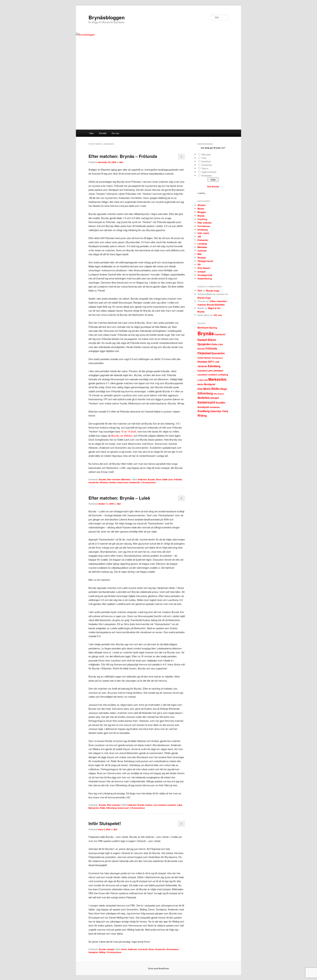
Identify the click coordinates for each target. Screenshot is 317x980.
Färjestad (204, 353)
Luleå (179, 804)
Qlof (121, 162)
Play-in (205, 168)
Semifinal (206, 161)
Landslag (202, 243)
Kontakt (102, 133)
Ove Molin (204, 389)
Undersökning (204, 278)
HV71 (211, 362)
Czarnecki (143, 949)
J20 (199, 236)
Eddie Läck (167, 479)
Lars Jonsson (159, 804)
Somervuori (122, 482)
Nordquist (209, 384)
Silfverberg (111, 807)
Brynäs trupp (212, 290)
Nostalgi (201, 257)
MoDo (200, 384)
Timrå (225, 411)
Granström (93, 482)
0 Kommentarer (181, 157)
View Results (213, 186)
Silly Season (203, 267)
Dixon (158, 479)
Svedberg (203, 411)
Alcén (124, 949)
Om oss (115, 133)
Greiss (200, 357)
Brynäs (102, 479)
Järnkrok (202, 366)
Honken (112, 482)
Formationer (203, 226)
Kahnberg (214, 366)
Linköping (223, 374)
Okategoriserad (205, 261)
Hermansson (172, 949)
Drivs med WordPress (158, 968)
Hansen (207, 357)
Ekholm (201, 348)
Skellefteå (203, 398)
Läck (206, 380)
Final (204, 158)
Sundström (134, 482)
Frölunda (178, 479)
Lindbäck (212, 374)
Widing (102, 952)
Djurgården (204, 344)
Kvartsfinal (207, 164)
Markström (93, 807)
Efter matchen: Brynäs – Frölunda (122, 156)
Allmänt (201, 205)
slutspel (110, 949)
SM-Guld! (206, 154)
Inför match (203, 233)
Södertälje (215, 411)
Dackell (202, 340)
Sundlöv (220, 402)
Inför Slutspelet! (104, 823)
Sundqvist (93, 952)
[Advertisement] (158, 105)
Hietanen (104, 482)
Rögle (223, 388)
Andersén (142, 479)
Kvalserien (207, 175)
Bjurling (213, 327)
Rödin (102, 807)
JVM (217, 362)
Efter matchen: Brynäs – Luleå (119, 498)
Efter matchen (113, 479)
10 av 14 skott (128, 431)
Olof (199, 290)
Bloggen (201, 212)
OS (199, 264)
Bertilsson (203, 327)
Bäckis (200, 208)
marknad (201, 250)
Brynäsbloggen (106, 17)
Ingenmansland (209, 171)
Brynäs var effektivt (121, 435)
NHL (199, 254)
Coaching (202, 219)
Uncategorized (204, 275)
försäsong (202, 229)
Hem (91, 133)
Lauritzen (171, 804)
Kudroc (148, 804)
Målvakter (126, 479)
